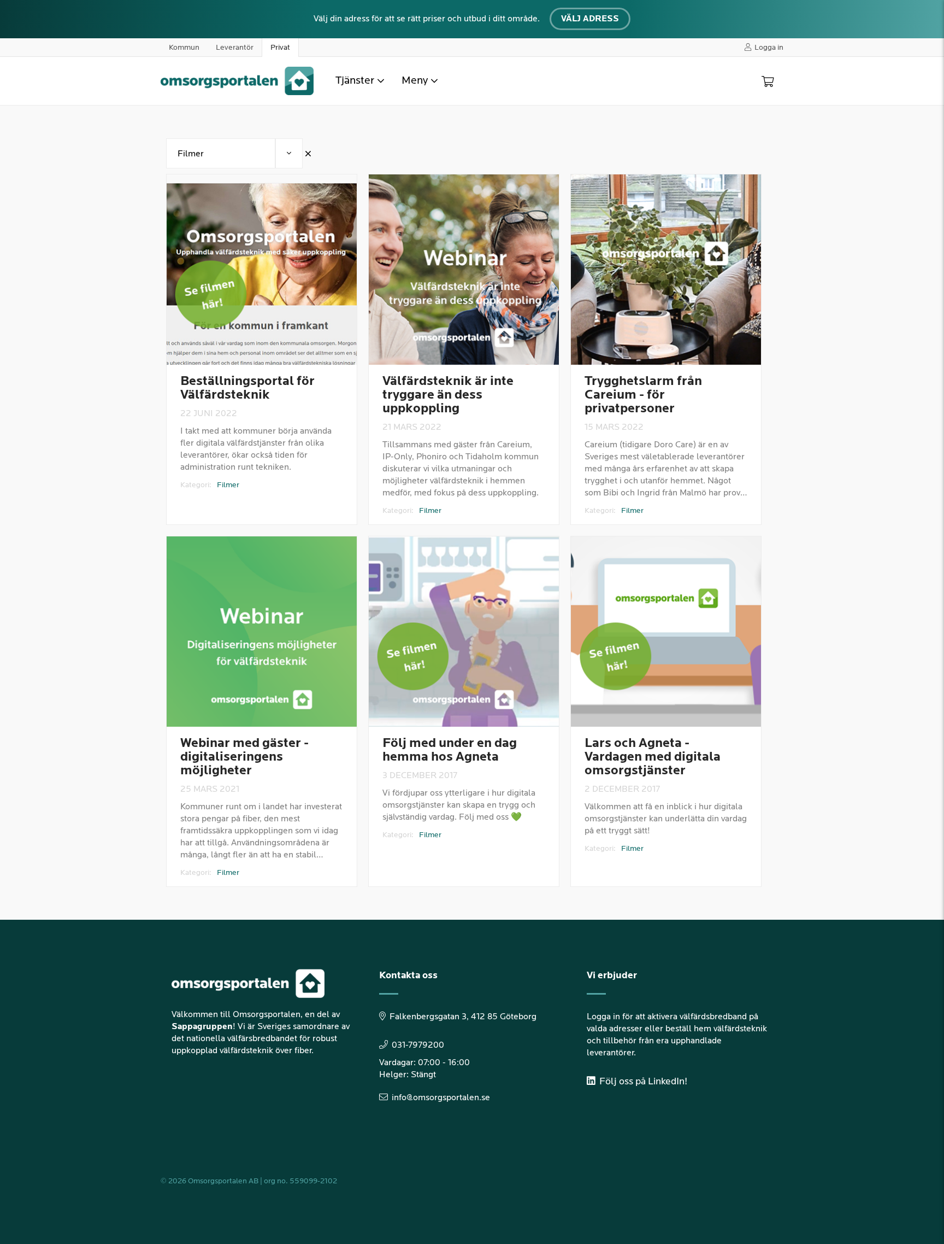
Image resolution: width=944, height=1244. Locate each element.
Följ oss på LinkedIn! (642, 1081)
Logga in (768, 47)
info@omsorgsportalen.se (441, 1098)
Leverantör (234, 47)
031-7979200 (418, 1045)
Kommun (184, 47)
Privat (280, 47)
